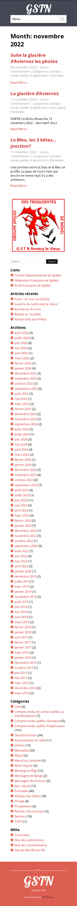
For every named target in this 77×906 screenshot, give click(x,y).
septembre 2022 (26, 546)
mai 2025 (21, 399)
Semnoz (20, 816)
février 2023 (23, 520)
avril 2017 (21, 637)
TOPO (19, 821)
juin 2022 (21, 556)
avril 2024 (21, 449)
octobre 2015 (24, 668)
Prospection (23, 806)
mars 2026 (22, 358)
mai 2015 (21, 678)
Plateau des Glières (28, 796)
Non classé (57, 108)
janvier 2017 (23, 647)
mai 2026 (21, 348)
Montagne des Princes (30, 781)
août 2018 (22, 602)
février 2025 (23, 409)
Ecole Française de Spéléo (33, 285)
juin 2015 (21, 673)
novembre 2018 (26, 597)
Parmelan (57, 75)
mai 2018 (21, 612)
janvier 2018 (23, 632)
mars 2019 (22, 586)
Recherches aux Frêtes (30, 319)
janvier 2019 (23, 592)
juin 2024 (21, 439)
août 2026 (22, 333)
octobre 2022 (24, 541)
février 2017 (23, 642)
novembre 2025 (26, 378)
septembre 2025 (26, 389)
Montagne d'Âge (26, 771)
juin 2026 (21, 343)
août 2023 (22, 490)
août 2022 (22, 551)
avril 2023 (21, 510)
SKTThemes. (48, 897)
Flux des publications (29, 840)
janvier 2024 (23, 465)
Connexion (22, 835)
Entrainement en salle (30, 740)
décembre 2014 (25, 688)
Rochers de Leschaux (29, 811)
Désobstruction (26, 735)
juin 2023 (21, 500)
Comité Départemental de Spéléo (38, 275)
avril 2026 (21, 353)
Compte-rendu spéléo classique (37, 721)
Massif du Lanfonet (28, 760)
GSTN (38, 881)
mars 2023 (22, 515)
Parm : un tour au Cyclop (32, 299)
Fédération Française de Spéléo (37, 280)
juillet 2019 (22, 581)
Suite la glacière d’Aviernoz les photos (34, 58)
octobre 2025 (24, 383)
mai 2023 (21, 505)
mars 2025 (22, 404)
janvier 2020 (23, 571)
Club (18, 707)
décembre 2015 (25, 663)
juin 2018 (21, 607)
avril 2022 (21, 566)
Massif (19, 755)
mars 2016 (22, 652)
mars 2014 (22, 693)
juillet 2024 (22, 434)
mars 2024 (22, 455)
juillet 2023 (22, 495)
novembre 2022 (26, 536)
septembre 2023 (26, 485)
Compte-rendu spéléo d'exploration (35, 73)
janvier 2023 (23, 526)
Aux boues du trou (28, 309)
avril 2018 (21, 617)
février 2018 (23, 627)
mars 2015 (22, 683)
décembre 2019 (25, 576)
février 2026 (23, 363)
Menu (16, 19)
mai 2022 (21, 561)
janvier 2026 (23, 368)
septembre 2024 (26, 424)
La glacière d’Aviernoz (34, 93)
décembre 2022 (25, 531)
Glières (19, 745)
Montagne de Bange (29, 776)
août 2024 (22, 429)
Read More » (19, 82)
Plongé (19, 801)
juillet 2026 (22, 338)
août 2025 (22, 394)
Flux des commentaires (31, 845)
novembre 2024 (26, 419)
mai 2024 (21, 444)
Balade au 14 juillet (28, 314)
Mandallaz (22, 750)
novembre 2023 (26, 475)
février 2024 (23, 460)
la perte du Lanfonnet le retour (36, 304)
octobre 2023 (24, 480)
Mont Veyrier (24, 766)
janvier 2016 (23, 657)
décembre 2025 (25, 373)
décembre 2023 (25, 470)
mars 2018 (22, 622)
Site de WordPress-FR (30, 850)
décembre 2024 (25, 414)
